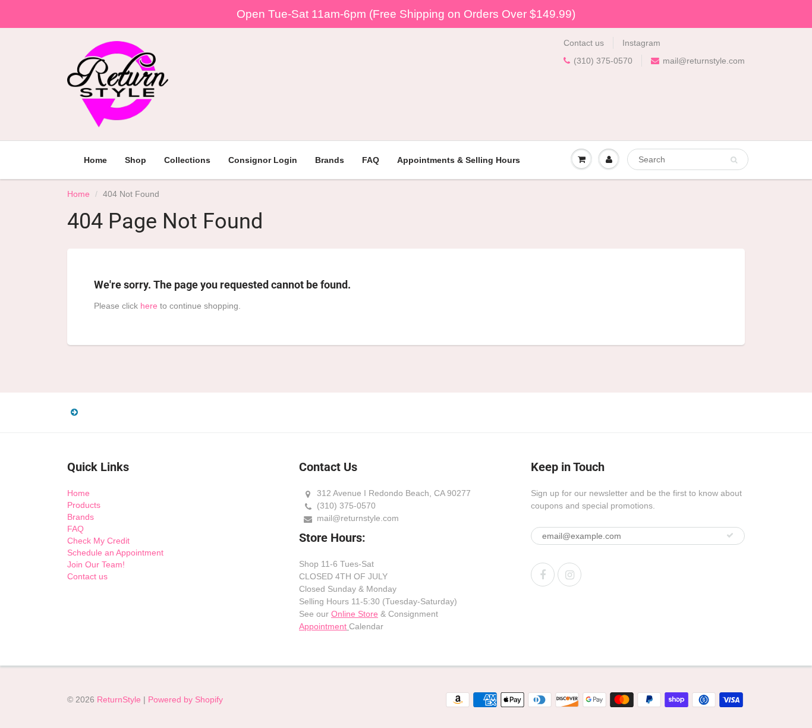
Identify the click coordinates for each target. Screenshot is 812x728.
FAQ (370, 160)
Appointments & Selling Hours (458, 160)
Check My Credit (98, 540)
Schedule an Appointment (115, 552)
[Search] (734, 160)
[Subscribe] (730, 535)
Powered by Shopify (185, 699)
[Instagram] (569, 574)
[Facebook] (543, 574)
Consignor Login (262, 160)
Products (83, 505)
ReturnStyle (119, 699)
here (149, 305)
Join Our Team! (96, 564)
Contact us (584, 43)
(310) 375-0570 (603, 60)
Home (95, 160)
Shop (135, 160)
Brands (329, 160)
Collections (187, 160)
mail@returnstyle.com (704, 60)
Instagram (641, 43)
